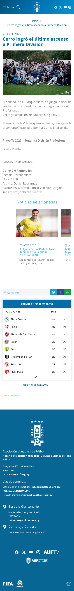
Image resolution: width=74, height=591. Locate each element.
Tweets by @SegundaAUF (12, 395)
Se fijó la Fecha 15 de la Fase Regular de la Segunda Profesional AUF (37, 252)
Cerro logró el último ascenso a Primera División (37, 25)
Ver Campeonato (35, 385)
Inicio (35, 21)
